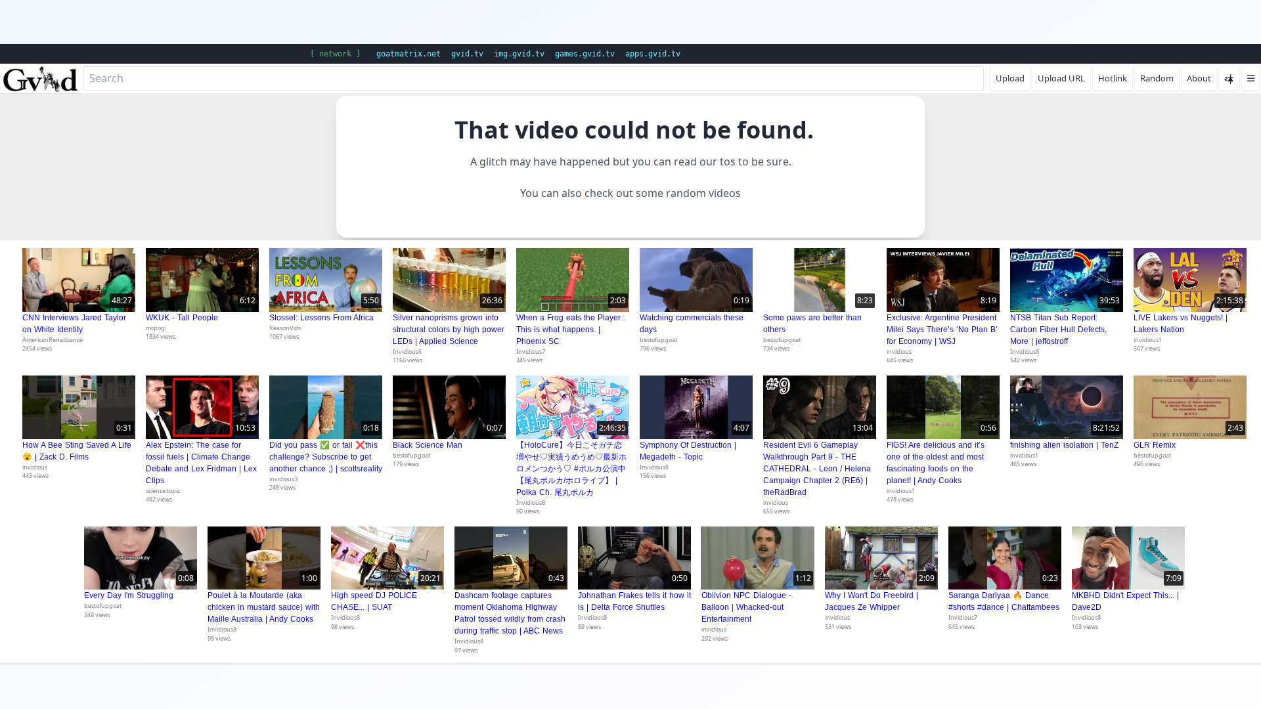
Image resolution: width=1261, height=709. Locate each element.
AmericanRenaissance (52, 339)
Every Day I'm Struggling (128, 595)
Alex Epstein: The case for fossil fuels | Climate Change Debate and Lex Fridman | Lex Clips (201, 462)
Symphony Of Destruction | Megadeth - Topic (688, 451)
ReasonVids (285, 328)
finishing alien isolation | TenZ (1064, 445)
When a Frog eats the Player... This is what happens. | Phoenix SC (571, 329)
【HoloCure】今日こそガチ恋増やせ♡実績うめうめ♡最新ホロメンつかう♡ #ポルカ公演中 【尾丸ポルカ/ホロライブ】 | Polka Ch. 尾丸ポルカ (571, 468)
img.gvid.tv (519, 53)
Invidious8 (530, 502)
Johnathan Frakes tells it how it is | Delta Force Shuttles (634, 601)
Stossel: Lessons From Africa (321, 317)
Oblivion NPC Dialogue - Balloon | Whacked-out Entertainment (746, 607)
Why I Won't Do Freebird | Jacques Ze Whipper (871, 601)
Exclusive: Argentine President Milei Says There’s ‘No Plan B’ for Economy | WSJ (942, 329)
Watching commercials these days (691, 323)
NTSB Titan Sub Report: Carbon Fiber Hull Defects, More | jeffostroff (1058, 329)
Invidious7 (530, 351)
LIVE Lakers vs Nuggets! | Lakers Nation (1181, 323)
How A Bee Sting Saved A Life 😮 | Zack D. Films (76, 451)
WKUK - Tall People (182, 317)
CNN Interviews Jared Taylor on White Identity (74, 323)
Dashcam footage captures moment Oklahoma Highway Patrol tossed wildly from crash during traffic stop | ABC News (509, 613)
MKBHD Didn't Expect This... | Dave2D (1125, 601)
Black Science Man (427, 445)
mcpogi (156, 328)
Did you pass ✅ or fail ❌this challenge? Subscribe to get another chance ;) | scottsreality (325, 456)
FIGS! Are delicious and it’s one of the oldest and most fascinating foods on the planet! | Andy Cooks (935, 462)
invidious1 (1148, 339)
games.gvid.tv (585, 53)
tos (728, 161)
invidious (899, 351)
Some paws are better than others (812, 323)
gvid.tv (467, 53)
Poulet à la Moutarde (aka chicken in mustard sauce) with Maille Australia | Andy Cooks (264, 607)
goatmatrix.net (408, 53)
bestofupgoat (658, 339)
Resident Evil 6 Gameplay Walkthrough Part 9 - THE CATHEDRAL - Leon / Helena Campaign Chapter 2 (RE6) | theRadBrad (817, 468)
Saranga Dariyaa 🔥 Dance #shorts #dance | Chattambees (1003, 601)
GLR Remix (1155, 445)
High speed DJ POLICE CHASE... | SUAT (374, 601)
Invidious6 (407, 351)
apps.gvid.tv (652, 53)
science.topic (163, 490)
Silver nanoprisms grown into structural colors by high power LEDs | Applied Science (448, 329)
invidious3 (283, 479)
